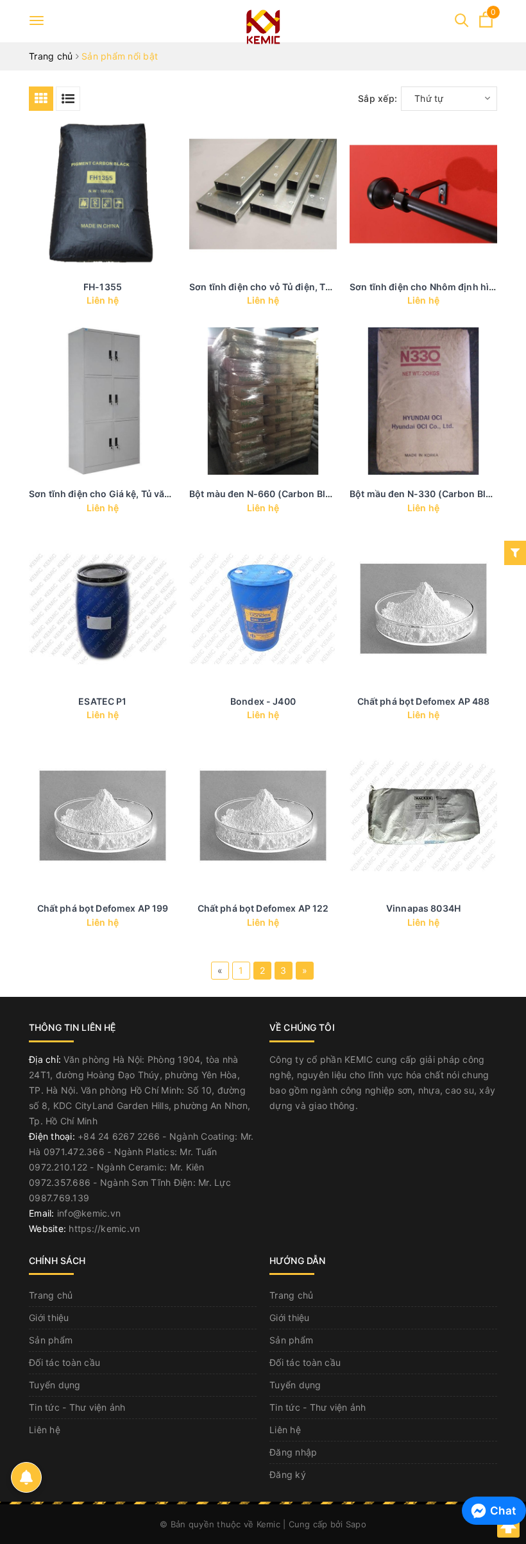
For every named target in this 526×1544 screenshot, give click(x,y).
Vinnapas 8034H (423, 908)
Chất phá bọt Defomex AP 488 (423, 701)
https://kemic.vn (104, 1228)
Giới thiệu (49, 1317)
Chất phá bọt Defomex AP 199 (103, 908)
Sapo (356, 1524)
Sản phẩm (50, 1340)
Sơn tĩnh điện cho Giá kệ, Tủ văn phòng (115, 493)
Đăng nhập (293, 1452)
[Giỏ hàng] (486, 24)
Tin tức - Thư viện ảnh (77, 1407)
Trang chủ (50, 1295)
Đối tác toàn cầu (64, 1362)
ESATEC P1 (102, 701)
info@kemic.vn (89, 1213)
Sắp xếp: (377, 98)
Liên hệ (44, 1429)
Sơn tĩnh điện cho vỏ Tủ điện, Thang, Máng (283, 286)
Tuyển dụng (55, 1384)
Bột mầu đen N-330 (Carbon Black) (427, 493)
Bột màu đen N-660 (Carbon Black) (266, 493)
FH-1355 (102, 286)
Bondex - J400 (263, 701)
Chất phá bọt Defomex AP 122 (263, 908)
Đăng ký (287, 1474)
